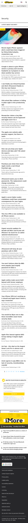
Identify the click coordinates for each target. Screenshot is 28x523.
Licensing (4, 490)
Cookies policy (5, 480)
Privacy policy (5, 477)
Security (3, 29)
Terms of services (18, 396)
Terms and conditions (7, 470)
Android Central (6, 506)
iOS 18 (11, 6)
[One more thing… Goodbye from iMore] (14, 421)
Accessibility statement (7, 483)
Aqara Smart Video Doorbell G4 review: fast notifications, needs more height (14, 437)
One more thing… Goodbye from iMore (14, 426)
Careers (4, 487)
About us (4, 496)
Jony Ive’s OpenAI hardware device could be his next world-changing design (15, 448)
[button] (26, 2)
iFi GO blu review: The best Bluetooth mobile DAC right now (13, 442)
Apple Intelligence (21, 6)
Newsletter (4, 500)
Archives (22, 371)
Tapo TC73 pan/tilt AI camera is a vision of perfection (15, 431)
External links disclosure (8, 493)
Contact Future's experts (8, 473)
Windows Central (6, 510)
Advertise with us (6, 503)
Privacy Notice (19, 397)
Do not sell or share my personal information (13, 513)
